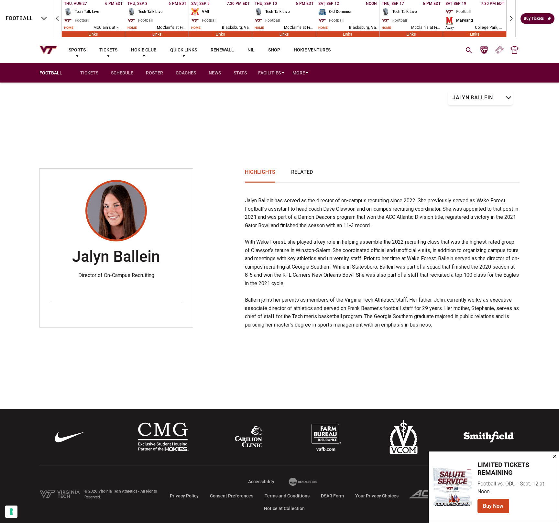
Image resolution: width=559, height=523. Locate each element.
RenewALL (222, 49)
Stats (240, 72)
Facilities (269, 72)
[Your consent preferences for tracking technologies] (11, 512)
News (215, 72)
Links (93, 34)
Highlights (260, 172)
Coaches (186, 72)
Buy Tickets (534, 18)
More (298, 72)
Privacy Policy (184, 495)
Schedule (122, 72)
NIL (251, 49)
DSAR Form (332, 495)
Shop (274, 49)
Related (302, 172)
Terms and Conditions (287, 495)
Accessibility (261, 481)
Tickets (108, 49)
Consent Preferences (231, 495)
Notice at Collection (284, 508)
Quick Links (183, 49)
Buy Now (496, 508)
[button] (57, 18)
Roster (154, 72)
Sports (77, 49)
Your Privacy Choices (377, 495)
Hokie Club (144, 49)
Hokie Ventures (312, 49)
